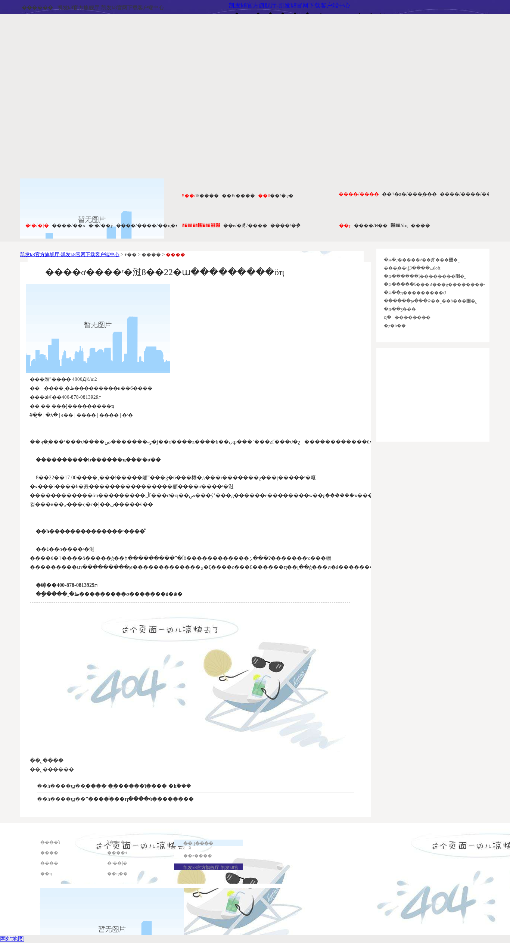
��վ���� (198, 843)
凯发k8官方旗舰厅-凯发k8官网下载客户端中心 (110, 7)
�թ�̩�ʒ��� (400, 309)
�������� (125, 852)
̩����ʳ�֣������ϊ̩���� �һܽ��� (138, 786)
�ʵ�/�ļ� (37, 225)
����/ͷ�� (371, 225)
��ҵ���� (122, 873)
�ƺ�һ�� (395, 325)
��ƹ (345, 225)
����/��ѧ (68, 225)
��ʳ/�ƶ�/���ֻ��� (409, 194)
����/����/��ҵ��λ (149, 225)
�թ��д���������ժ (415, 292)
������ (37, 7)
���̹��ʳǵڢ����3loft (412, 268)
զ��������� (407, 317)
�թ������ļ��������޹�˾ (425, 276)
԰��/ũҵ (399, 225)
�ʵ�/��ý (100, 225)
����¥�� (54, 842)
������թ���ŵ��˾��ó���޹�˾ (430, 301)
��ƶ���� (197, 855)
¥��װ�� (118, 842)
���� (420, 225)
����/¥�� (238, 195)
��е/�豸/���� (245, 225)
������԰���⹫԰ (201, 225)
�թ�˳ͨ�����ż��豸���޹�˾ (422, 259)
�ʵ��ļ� (117, 863)
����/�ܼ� (285, 225)
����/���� (359, 194)
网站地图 (12, 939)
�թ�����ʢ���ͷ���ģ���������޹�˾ (441, 284)
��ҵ (46, 873)
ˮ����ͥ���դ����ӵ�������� (139, 799)
